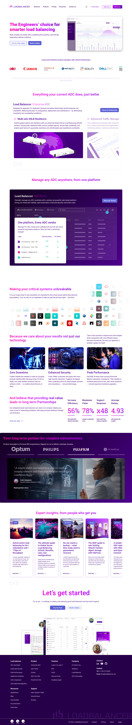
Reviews (33, 700)
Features (54, 661)
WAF (52, 669)
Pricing (33, 672)
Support (34, 689)
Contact (94, 722)
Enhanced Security (16, 669)
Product (34, 661)
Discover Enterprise (109, 110)
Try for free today (18, 43)
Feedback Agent (56, 680)
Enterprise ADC (36, 665)
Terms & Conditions (66, 80)
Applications (14, 692)
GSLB (53, 672)
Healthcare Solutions (17, 676)
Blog (12, 696)
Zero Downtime (15, 665)
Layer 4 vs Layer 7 (57, 665)
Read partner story (21, 488)
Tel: (103, 671)
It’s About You (76, 665)
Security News (35, 696)
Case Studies (15, 700)
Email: (106, 674)
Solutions (75, 669)
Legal (119, 722)
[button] (106, 6)
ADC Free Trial (35, 676)
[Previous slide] (15, 164)
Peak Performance (16, 672)
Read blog (15, 573)
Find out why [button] (15, 421)
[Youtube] (102, 663)
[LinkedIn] (98, 663)
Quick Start (14, 707)
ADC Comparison (16, 680)
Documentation (15, 703)
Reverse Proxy (55, 676)
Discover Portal (110, 201)
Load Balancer (76, 672)
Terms (112, 722)
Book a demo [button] (35, 43)
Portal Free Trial (36, 680)
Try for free (57, 608)
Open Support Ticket (37, 692)
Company (75, 661)
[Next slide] (20, 164)
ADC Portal (34, 669)
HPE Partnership (77, 676)
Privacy (103, 722)
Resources (14, 689)
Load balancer (16, 661)
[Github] (106, 663)
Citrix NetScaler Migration (19, 683)
